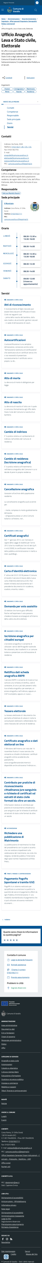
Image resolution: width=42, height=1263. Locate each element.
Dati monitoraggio (8, 1251)
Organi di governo (8, 1036)
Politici (3, 1044)
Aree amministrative (9, 1025)
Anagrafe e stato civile (10, 1060)
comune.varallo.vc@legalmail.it (20, 163)
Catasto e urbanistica (9, 1068)
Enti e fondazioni (7, 1032)
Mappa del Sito (31, 1254)
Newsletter (5, 1242)
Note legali (5, 1208)
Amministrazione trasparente (12, 1215)
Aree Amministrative (29, 19)
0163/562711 (16, 213)
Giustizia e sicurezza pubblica (12, 1079)
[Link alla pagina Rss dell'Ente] (11, 1239)
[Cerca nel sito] (34, 10)
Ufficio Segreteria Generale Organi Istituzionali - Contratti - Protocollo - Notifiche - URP (20, 1157)
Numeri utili (5, 1166)
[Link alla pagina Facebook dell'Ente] (2, 1239)
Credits (13, 1254)
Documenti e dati (8, 1029)
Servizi (27, 1251)
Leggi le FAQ (6, 1218)
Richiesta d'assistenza (9, 1227)
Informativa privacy (8, 1205)
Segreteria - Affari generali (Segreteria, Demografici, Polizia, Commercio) (19, 22)
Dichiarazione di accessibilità (12, 1197)
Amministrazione (14, 19)
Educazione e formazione (11, 1075)
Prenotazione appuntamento (12, 1224)
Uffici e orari (5, 1162)
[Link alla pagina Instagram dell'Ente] (7, 1239)
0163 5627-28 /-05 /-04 (22, 146)
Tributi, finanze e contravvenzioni (14, 1090)
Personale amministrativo (11, 1040)
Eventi (3, 1120)
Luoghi (4, 1116)
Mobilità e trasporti (8, 1086)
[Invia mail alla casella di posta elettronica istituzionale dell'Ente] (19, 1148)
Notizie (4, 1103)
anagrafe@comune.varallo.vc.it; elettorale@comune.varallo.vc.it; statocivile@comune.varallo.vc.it (16, 158)
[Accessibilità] (6, 1257)
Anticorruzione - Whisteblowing (13, 1201)
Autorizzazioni (6, 1064)
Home (3, 19)
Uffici (3, 1047)
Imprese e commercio (9, 1083)
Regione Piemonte (9, 3)
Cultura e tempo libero (10, 1071)
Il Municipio (9, 203)
